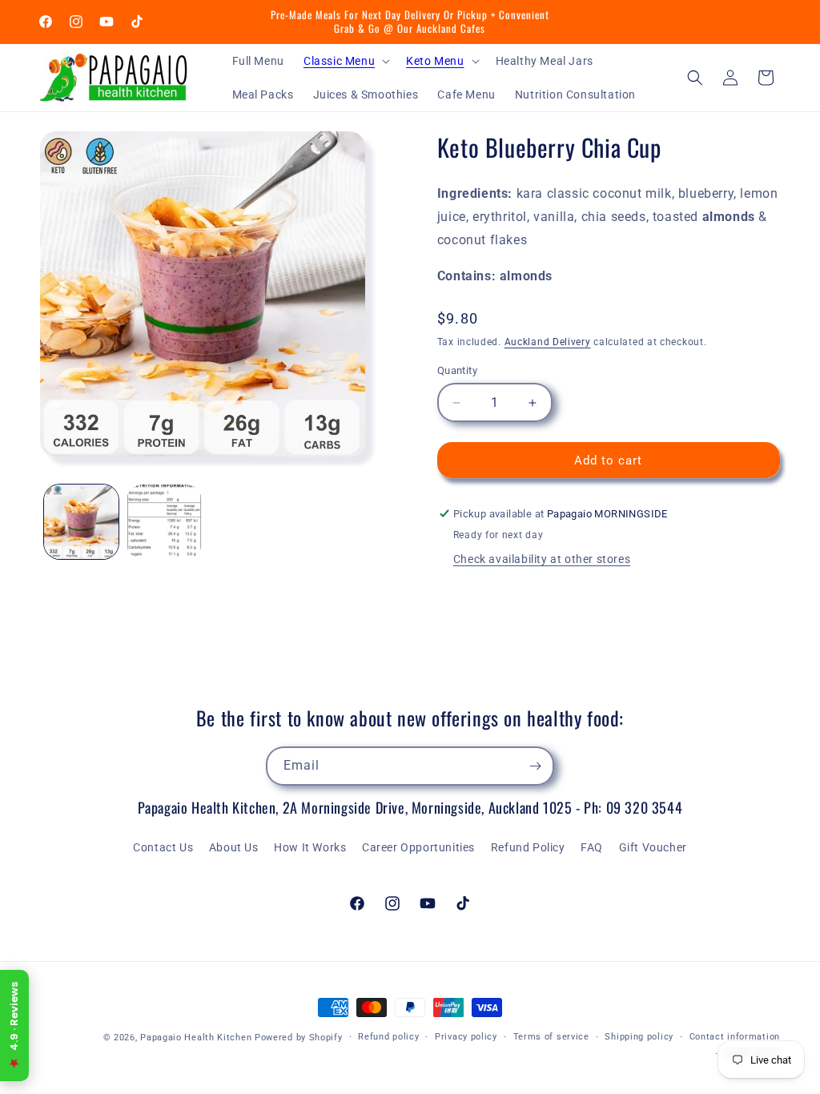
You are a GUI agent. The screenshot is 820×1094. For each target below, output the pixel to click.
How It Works (310, 847)
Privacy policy (466, 1037)
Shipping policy (639, 1037)
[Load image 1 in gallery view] (81, 522)
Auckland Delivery (547, 342)
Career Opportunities (418, 847)
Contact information (734, 1037)
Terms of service (551, 1037)
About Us (234, 847)
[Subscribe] (535, 766)
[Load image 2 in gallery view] (164, 522)
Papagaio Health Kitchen (195, 1037)
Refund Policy (528, 847)
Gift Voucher (653, 847)
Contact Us (163, 847)
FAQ (592, 847)
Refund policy (388, 1037)
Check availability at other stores (541, 559)
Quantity (457, 370)
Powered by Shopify (299, 1037)
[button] (345, 61)
